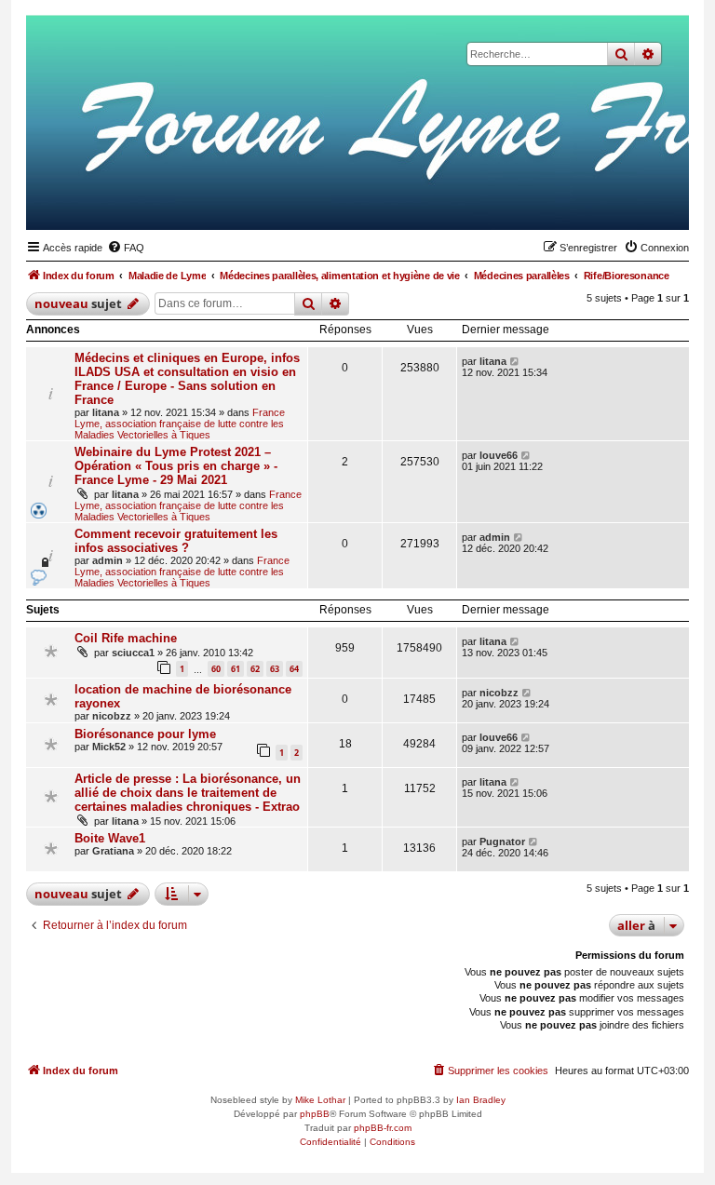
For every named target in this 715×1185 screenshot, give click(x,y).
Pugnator (502, 841)
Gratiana (113, 850)
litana (105, 412)
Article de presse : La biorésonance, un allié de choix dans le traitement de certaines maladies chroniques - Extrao (187, 793)
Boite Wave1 (109, 838)
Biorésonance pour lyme (145, 734)
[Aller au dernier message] (515, 361)
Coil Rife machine (125, 638)
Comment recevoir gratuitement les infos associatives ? (175, 541)
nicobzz (111, 715)
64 (294, 669)
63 (274, 669)
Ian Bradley (481, 1100)
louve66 (498, 455)
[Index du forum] (583, 201)
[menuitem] (125, 247)
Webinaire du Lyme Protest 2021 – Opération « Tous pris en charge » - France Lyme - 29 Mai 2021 (175, 466)
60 (216, 669)
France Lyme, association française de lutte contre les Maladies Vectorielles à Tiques (179, 423)
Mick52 (109, 746)
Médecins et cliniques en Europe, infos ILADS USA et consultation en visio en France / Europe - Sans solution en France (187, 379)
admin (107, 560)
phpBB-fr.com (382, 1128)
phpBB (315, 1114)
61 (235, 669)
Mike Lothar (320, 1100)
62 (255, 669)
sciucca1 (133, 652)
